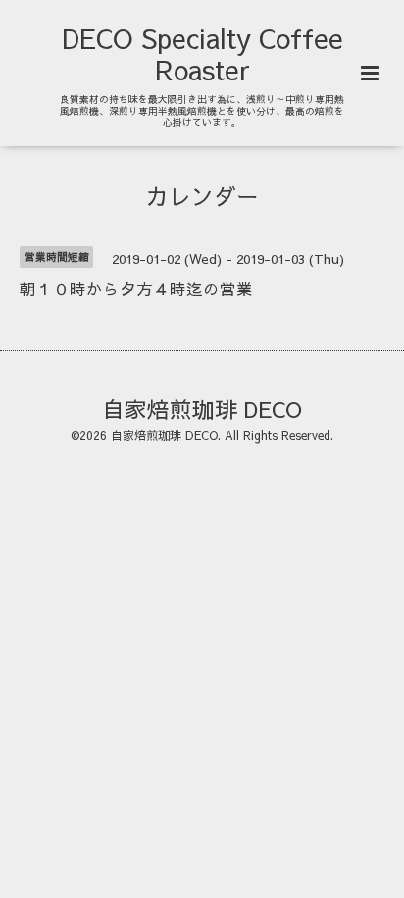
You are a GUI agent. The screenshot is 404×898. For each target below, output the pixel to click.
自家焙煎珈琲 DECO (202, 408)
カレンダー (202, 196)
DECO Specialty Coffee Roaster (202, 53)
